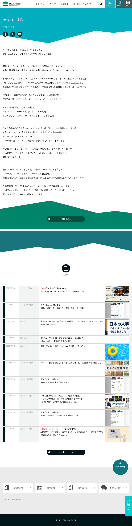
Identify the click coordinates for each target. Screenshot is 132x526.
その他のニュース (66, 452)
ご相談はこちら (128, 505)
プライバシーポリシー (12, 499)
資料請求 (82, 487)
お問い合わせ (66, 219)
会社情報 (18, 487)
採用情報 (76, 4)
